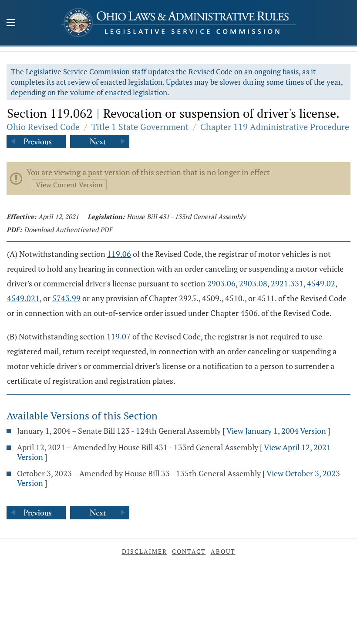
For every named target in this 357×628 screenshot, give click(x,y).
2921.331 (287, 283)
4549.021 (23, 298)
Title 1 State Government (140, 127)
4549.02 (321, 283)
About (223, 551)
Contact (189, 551)
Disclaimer (144, 551)
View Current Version (69, 184)
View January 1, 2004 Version (276, 430)
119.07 (119, 336)
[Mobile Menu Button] (11, 23)
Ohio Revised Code (43, 127)
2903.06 (221, 283)
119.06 (119, 254)
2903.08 (253, 283)
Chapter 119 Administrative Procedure (274, 127)
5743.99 (66, 298)
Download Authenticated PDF (68, 229)
